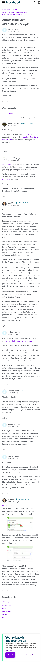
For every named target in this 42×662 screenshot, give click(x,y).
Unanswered (21, 611)
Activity (4, 608)
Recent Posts (6, 605)
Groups (4, 614)
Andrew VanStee (14, 424)
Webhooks (6, 164)
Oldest (11, 113)
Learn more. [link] (9, 650)
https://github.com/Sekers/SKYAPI (18, 341)
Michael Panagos (14, 332)
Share (5, 101)
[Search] (35, 2)
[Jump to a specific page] (38, 118)
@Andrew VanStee (9, 506)
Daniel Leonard (13, 123)
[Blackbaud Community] (13, 2)
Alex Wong (12, 203)
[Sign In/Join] (39, 2)
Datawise (6, 179)
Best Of (5, 617)
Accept (10, 655)
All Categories (7, 602)
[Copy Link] (18, 31)
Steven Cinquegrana (15, 158)
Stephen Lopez (13, 29)
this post (25, 134)
